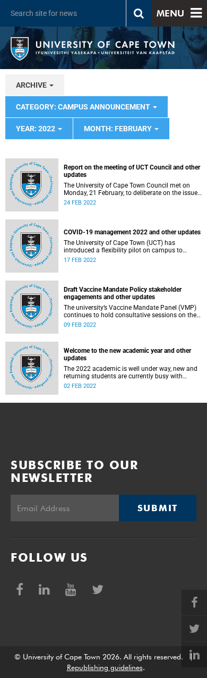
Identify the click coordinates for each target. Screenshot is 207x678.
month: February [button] (118, 128)
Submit (157, 508)
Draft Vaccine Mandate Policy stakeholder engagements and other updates (123, 293)
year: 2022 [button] (36, 128)
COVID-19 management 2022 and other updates (132, 232)
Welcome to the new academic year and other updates (127, 354)
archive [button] (32, 85)
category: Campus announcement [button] (84, 107)
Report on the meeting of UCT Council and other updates (132, 171)
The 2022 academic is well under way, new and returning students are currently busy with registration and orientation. (130, 372)
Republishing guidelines (105, 667)
